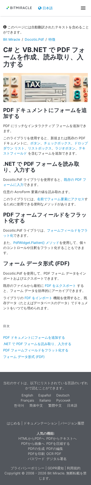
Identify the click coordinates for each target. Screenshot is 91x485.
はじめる (13, 423)
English (27, 395)
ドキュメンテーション (40, 423)
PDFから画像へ (33, 443)
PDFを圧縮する (58, 443)
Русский (63, 400)
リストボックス (40, 148)
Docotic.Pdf (34, 39)
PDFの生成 (36, 448)
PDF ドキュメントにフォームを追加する (34, 337)
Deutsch (62, 395)
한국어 (19, 405)
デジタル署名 (56, 459)
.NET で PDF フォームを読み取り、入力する (37, 344)
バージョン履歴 (72, 423)
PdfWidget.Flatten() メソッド (36, 242)
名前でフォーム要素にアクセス (60, 199)
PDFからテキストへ (61, 438)
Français (27, 400)
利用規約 (73, 468)
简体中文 (36, 405)
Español (44, 395)
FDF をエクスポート (60, 285)
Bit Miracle (11, 39)
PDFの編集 (54, 448)
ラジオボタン (65, 148)
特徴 (51, 39)
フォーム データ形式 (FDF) (24, 357)
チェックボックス (57, 143)
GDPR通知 (56, 468)
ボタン (35, 143)
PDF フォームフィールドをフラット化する (35, 350)
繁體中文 (55, 405)
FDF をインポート (38, 298)
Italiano (45, 400)
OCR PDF (53, 454)
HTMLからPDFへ (31, 438)
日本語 (47, 8)
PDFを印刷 (36, 454)
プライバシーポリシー (27, 468)
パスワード (36, 459)
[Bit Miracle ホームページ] (19, 8)
